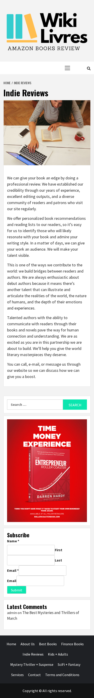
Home (11, 644)
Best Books (48, 644)
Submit (16, 590)
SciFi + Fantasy (69, 664)
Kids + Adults (58, 654)
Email (13, 570)
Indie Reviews (33, 654)
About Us (28, 644)
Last (58, 560)
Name (13, 541)
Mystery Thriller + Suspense (31, 664)
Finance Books (72, 644)
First (58, 550)
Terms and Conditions (62, 674)
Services (17, 674)
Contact (34, 674)
